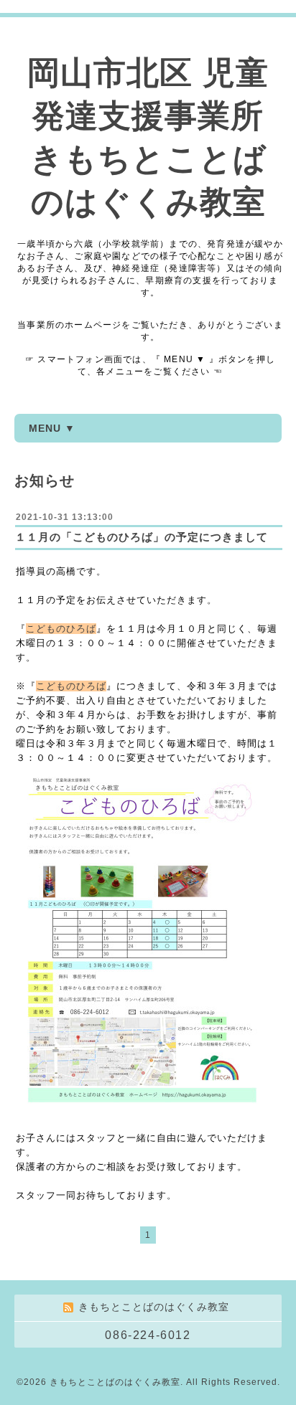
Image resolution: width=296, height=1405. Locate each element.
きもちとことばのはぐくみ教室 (115, 1382)
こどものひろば (61, 628)
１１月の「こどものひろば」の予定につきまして (141, 537)
